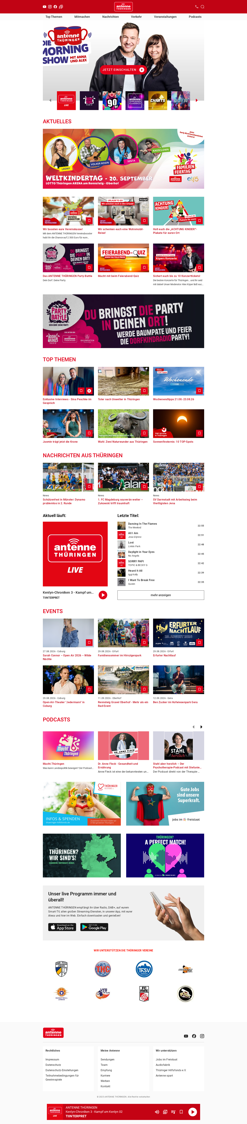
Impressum (52, 1059)
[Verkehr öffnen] (61, 6)
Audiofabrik (163, 1064)
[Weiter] (201, 727)
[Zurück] (193, 727)
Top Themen (54, 16)
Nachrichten (110, 16)
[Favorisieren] (181, 1112)
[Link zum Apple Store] (62, 927)
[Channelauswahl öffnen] (202, 6)
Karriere (105, 1075)
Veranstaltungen (165, 16)
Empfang (106, 1070)
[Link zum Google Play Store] (94, 927)
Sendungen (108, 1059)
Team (104, 1064)
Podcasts (195, 16)
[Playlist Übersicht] (173, 1112)
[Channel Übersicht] (165, 1112)
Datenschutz (53, 1064)
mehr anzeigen (161, 595)
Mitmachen (82, 16)
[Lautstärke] (157, 1112)
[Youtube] (44, 6)
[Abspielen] (192, 1112)
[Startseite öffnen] (123, 6)
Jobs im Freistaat (166, 1059)
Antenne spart (164, 1075)
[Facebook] (55, 6)
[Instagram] (50, 6)
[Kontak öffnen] (197, 6)
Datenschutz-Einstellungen (62, 1070)
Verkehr (136, 16)
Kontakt (105, 1086)
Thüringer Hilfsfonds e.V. (171, 1070)
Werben (105, 1081)
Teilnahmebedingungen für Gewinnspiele (62, 1077)
